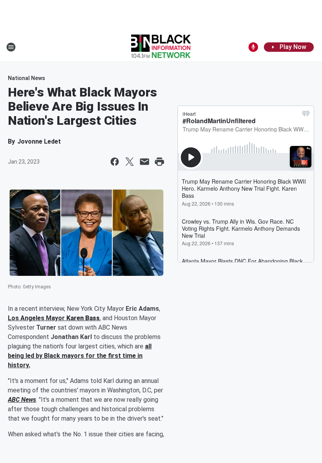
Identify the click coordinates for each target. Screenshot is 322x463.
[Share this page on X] (129, 161)
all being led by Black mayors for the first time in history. (80, 356)
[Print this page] (159, 161)
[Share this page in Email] (144, 161)
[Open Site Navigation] (11, 47)
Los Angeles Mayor (37, 318)
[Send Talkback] (253, 47)
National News (26, 78)
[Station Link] (161, 47)
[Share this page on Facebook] (114, 161)
